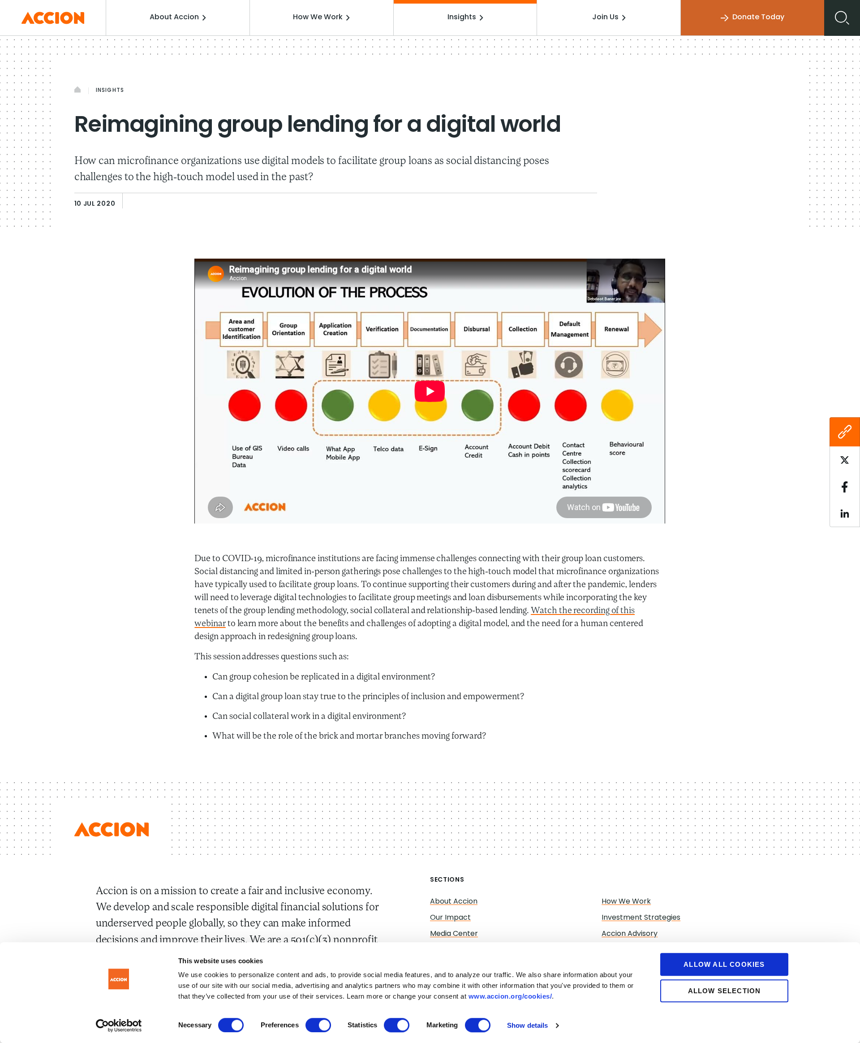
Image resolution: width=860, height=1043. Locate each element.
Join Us (605, 17)
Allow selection (724, 991)
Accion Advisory (630, 934)
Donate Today (758, 17)
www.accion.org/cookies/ (510, 996)
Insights (461, 17)
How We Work (318, 17)
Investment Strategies (641, 918)
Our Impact (450, 918)
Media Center (454, 934)
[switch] (318, 1025)
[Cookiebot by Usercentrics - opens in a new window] (119, 1025)
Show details (527, 1025)
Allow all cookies (724, 964)
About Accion (174, 17)
